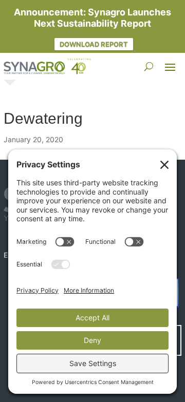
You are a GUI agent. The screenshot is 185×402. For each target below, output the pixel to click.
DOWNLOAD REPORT (94, 44)
